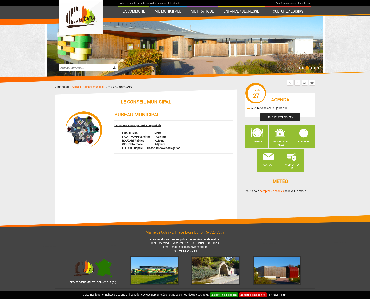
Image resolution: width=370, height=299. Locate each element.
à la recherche (148, 2)
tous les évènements (280, 117)
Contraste (175, 2)
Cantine (257, 141)
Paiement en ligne (291, 166)
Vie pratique (202, 11)
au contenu (133, 2)
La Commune (134, 11)
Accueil (76, 87)
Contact (268, 164)
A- (290, 83)
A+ (305, 83)
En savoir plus (277, 294)
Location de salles (280, 143)
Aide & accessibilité (286, 2)
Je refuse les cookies (252, 294)
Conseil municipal (94, 87)
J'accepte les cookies (224, 294)
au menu (162, 2)
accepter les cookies (272, 191)
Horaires (303, 141)
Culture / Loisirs (288, 11)
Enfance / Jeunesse (241, 11)
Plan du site (304, 2)
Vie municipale (168, 11)
